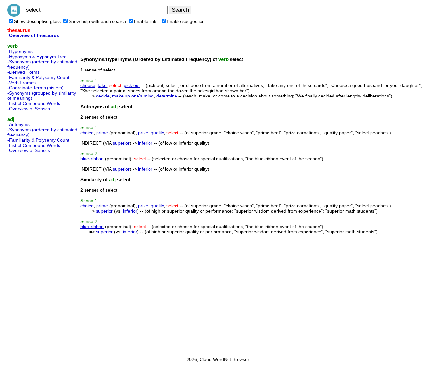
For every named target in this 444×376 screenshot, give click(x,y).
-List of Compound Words (33, 103)
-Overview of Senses (28, 108)
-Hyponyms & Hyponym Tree (37, 56)
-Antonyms (18, 124)
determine (166, 95)
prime (102, 132)
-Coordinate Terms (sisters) (35, 87)
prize (143, 132)
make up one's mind (133, 95)
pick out (132, 85)
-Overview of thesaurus (33, 35)
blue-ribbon (92, 158)
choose (87, 85)
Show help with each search (97, 21)
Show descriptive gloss (37, 21)
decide (103, 95)
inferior (145, 143)
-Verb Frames (21, 82)
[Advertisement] (33, 252)
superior (121, 143)
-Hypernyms (20, 51)
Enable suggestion (186, 21)
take (102, 85)
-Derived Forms (23, 72)
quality (157, 132)
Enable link (145, 21)
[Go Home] (13, 15)
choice (87, 132)
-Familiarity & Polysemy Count (38, 77)
